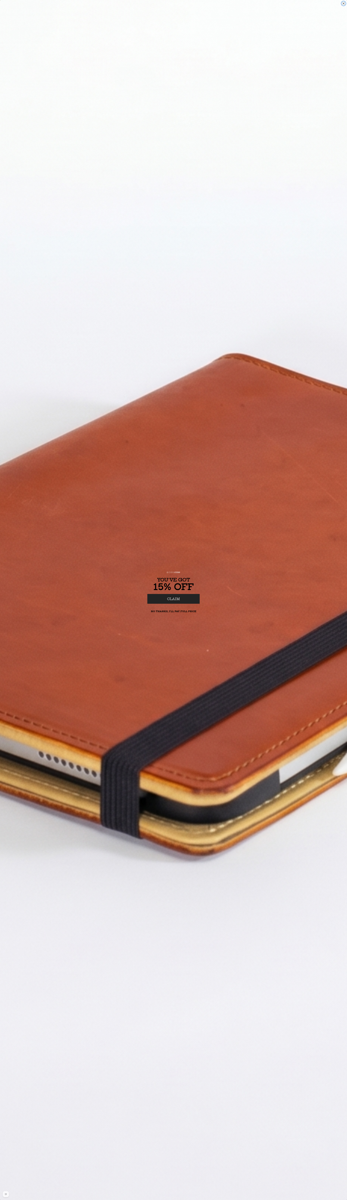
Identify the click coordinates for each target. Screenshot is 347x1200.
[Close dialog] (343, 3)
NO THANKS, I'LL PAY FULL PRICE (173, 611)
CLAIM (173, 599)
